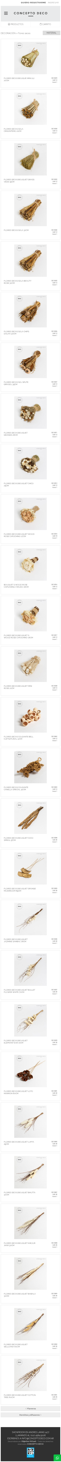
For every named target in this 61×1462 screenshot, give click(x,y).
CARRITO (46, 24)
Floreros (31, 1409)
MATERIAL (51, 33)
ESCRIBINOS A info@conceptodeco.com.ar (30, 1438)
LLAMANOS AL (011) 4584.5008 (31, 1435)
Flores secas (24, 33)
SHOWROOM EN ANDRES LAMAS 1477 (30, 1432)
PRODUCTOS (16, 24)
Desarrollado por (22, 1441)
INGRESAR (53, 2)
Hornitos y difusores (29, 1415)
